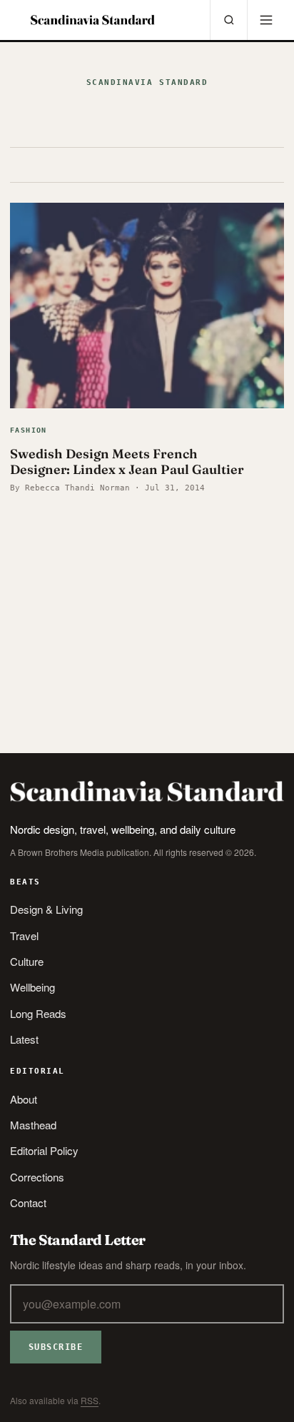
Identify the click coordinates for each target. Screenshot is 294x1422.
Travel (24, 935)
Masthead (33, 1124)
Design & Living (46, 909)
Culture (27, 961)
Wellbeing (32, 986)
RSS (89, 1400)
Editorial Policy (44, 1150)
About (23, 1098)
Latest (24, 1039)
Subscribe (56, 1347)
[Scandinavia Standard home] (93, 20)
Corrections (37, 1176)
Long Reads (38, 1013)
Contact (28, 1202)
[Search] (228, 20)
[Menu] (265, 20)
